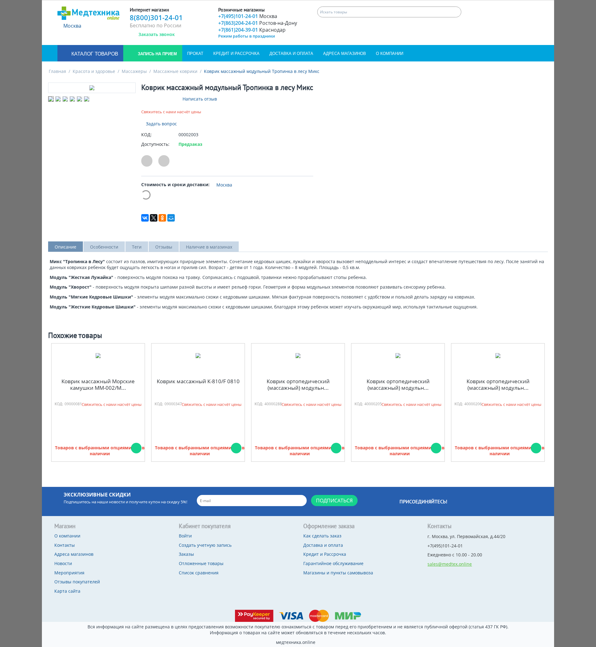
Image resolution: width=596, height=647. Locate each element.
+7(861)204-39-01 (252, 29)
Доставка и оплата (291, 53)
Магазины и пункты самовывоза (338, 573)
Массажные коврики (175, 71)
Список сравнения (199, 573)
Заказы (186, 554)
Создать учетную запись (205, 545)
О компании (389, 53)
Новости (63, 563)
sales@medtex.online (449, 564)
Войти (185, 536)
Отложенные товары (201, 563)
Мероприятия (69, 573)
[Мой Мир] (171, 218)
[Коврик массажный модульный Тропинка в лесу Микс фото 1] (91, 88)
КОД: (146, 134)
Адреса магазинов (344, 53)
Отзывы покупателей (77, 582)
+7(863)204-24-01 (257, 23)
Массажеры (134, 71)
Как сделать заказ (322, 536)
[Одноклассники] (162, 218)
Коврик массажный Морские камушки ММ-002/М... (98, 384)
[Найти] (455, 12)
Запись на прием (157, 54)
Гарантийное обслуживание (333, 563)
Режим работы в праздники (246, 36)
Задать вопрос (161, 124)
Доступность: (155, 144)
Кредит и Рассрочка (236, 53)
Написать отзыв (200, 99)
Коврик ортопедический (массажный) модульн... (298, 384)
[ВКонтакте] (145, 218)
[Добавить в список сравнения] (163, 161)
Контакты (64, 545)
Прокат (195, 53)
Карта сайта (67, 591)
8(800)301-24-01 (156, 17)
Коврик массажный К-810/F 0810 (198, 381)
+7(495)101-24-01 (247, 16)
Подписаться (334, 500)
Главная (57, 71)
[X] (153, 218)
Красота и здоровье (94, 71)
